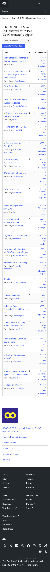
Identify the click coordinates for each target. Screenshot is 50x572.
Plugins (29, 483)
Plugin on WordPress (15, 385)
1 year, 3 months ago (43, 88)
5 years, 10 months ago (42, 357)
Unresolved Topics (10, 454)
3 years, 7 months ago (42, 251)
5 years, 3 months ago (42, 325)
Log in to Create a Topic (14, 46)
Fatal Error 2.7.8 (11, 86)
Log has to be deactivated (16, 235)
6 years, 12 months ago (42, 374)
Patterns (30, 487)
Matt (5, 520)
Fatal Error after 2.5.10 (16, 127)
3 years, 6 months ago (42, 238)
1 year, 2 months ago (43, 74)
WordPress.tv (9, 508)
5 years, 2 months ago (42, 308)
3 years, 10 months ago (42, 281)
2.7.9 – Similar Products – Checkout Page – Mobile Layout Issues (16, 74)
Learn (4, 495)
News (5, 479)
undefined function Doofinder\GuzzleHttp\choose (16, 309)
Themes (29, 479)
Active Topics (8, 448)
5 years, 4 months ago (42, 341)
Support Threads (9, 442)
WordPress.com (10, 516)
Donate (30, 504)
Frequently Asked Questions (14, 437)
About (5, 474)
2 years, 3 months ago (42, 145)
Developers (7, 504)
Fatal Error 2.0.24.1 (12, 189)
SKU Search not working (15, 173)
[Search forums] (28, 41)
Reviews (6, 460)
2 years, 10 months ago (42, 175)
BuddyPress (9, 529)
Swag (30, 508)
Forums (5, 11)
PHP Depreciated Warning (15, 262)
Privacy (5, 487)
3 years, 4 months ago (42, 222)
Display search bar (12, 295)
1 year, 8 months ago (43, 102)
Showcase (31, 474)
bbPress (7, 524)
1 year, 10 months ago (42, 129)
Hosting (5, 483)
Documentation (9, 499)
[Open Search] (38, 3)
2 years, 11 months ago (42, 192)
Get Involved (32, 495)
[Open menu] (46, 3)
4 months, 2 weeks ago (42, 60)
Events (29, 499)
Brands (7, 279)
